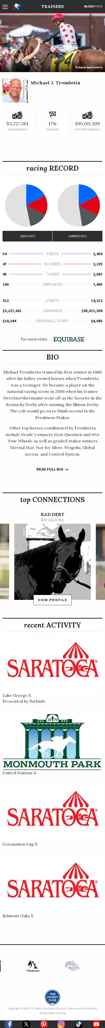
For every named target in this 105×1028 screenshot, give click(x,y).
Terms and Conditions (82, 1008)
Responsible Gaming (53, 1013)
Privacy (61, 1008)
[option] (52, 560)
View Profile (52, 600)
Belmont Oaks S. (18, 915)
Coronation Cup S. (20, 844)
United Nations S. (20, 772)
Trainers (52, 6)
